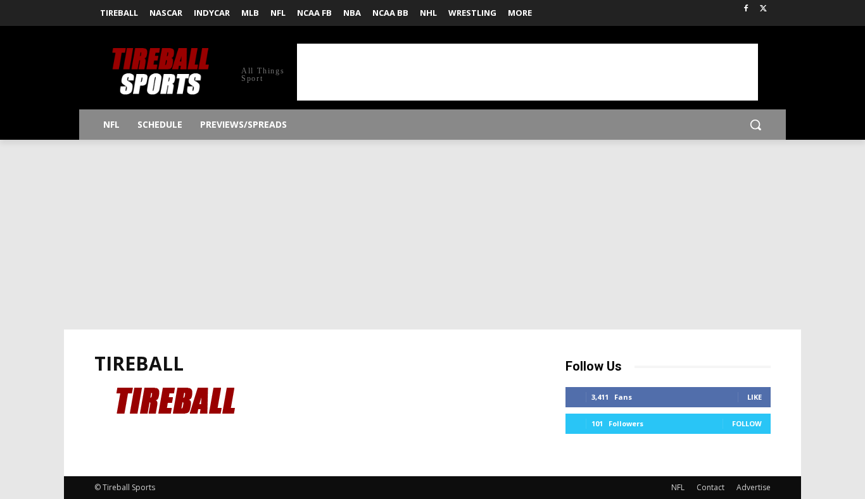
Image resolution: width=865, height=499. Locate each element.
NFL (678, 487)
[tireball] (184, 446)
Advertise (753, 487)
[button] (755, 124)
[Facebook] (745, 9)
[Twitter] (763, 9)
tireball (139, 363)
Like (754, 397)
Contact (710, 487)
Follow (747, 423)
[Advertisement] (527, 72)
